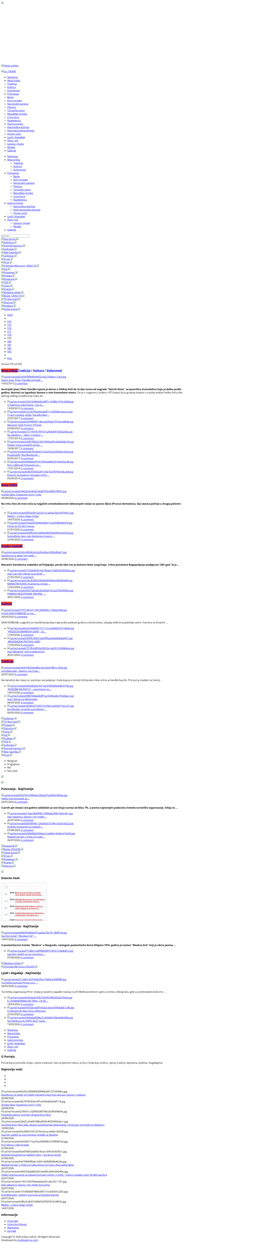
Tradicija (18, 163)
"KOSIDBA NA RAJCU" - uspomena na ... (29, 689)
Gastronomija (15, 203)
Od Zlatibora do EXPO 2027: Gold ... (27, 1021)
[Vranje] (7, 289)
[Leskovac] (9, 255)
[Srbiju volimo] (10, 65)
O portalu (12, 1221)
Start (10, 315)
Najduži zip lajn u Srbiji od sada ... (26, 836)
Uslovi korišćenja (17, 1224)
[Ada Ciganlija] (11, 252)
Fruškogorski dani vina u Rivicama (26, 1011)
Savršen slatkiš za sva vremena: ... (26, 954)
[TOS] (6, 282)
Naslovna (12, 156)
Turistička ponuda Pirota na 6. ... (19, 982)
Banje (16, 176)
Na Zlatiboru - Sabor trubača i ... (25, 435)
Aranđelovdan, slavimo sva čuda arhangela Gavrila (30, 1195)
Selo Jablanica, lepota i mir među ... (27, 816)
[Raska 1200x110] (13, 295)
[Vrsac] (7, 259)
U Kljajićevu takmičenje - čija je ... (25, 405)
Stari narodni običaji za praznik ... (26, 573)
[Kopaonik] (9, 279)
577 (9, 331)
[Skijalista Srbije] (12, 292)
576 (9, 328)
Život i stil (12, 219)
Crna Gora (19, 196)
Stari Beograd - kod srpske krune (26, 651)
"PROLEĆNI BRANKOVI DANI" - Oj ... (26, 631)
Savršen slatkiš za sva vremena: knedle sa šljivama (29, 1135)
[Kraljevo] (8, 305)
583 (9, 351)
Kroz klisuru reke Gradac (15, 1145)
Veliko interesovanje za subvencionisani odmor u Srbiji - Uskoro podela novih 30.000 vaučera (54, 1175)
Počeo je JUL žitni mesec (21, 526)
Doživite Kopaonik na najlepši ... (25, 826)
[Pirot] (6, 262)
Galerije (11, 229)
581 (9, 345)
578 (9, 335)
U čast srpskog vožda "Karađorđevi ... (28, 415)
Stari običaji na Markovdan (22, 699)
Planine (17, 186)
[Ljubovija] (9, 249)
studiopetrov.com (27, 1240)
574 (9, 321)
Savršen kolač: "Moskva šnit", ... (18, 936)
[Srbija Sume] (10, 309)
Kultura (17, 166)
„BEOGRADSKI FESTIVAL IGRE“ (24, 641)
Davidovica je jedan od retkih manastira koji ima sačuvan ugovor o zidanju (43, 1094)
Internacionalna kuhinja (26, 209)
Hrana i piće (20, 213)
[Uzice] (7, 285)
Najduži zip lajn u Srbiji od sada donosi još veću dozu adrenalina (37, 1165)
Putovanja (13, 173)
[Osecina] (8, 302)
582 (9, 348)
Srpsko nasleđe (12, 546)
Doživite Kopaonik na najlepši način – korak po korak (31, 1155)
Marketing (13, 1227)
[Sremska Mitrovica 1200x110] (20, 265)
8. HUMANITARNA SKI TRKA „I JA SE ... (27, 1001)
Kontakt (11, 1231)
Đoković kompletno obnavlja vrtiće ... (28, 475)
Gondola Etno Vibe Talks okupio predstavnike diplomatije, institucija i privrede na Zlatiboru (52, 1125)
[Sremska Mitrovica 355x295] (19, 966)
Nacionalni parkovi (24, 183)
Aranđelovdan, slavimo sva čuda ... (20, 671)
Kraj (9, 358)
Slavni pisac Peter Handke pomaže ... (22, 380)
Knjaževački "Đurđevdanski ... (23, 455)
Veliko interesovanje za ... (15, 798)
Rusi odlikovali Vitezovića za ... (24, 465)
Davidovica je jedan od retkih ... (19, 555)
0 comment (21, 383)
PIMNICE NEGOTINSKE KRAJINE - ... (26, 593)
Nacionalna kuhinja (24, 206)
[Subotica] (9, 242)
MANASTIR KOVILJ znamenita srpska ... (28, 583)
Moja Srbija (13, 159)
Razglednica (20, 199)
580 (9, 341)
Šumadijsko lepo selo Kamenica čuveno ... (31, 536)
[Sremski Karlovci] (13, 245)
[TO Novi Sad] (10, 299)
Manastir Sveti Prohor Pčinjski (24, 425)
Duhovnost (19, 169)
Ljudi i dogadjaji (16, 216)
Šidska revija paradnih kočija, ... (25, 445)
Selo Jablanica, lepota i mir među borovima (25, 1185)
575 (9, 325)
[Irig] (5, 269)
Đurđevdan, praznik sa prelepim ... (26, 709)
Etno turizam (20, 179)
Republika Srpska (23, 193)
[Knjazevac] (9, 272)
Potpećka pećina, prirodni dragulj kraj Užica (26, 1115)
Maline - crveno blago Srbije (23, 516)
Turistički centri (22, 189)
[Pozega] (8, 275)
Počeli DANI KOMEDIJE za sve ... (18, 613)
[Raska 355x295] (12, 849)
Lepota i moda (21, 223)
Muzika (17, 226)
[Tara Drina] (9, 239)
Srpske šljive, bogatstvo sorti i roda (21, 494)
